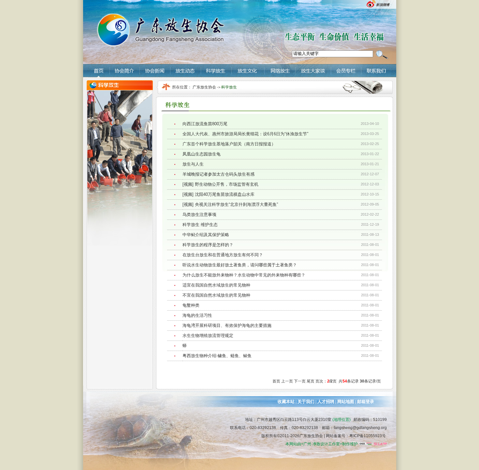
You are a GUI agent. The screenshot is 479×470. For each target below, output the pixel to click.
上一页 (287, 381)
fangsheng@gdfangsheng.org (360, 427)
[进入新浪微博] (380, 7)
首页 (276, 381)
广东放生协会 (205, 87)
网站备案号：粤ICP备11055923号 (356, 436)
